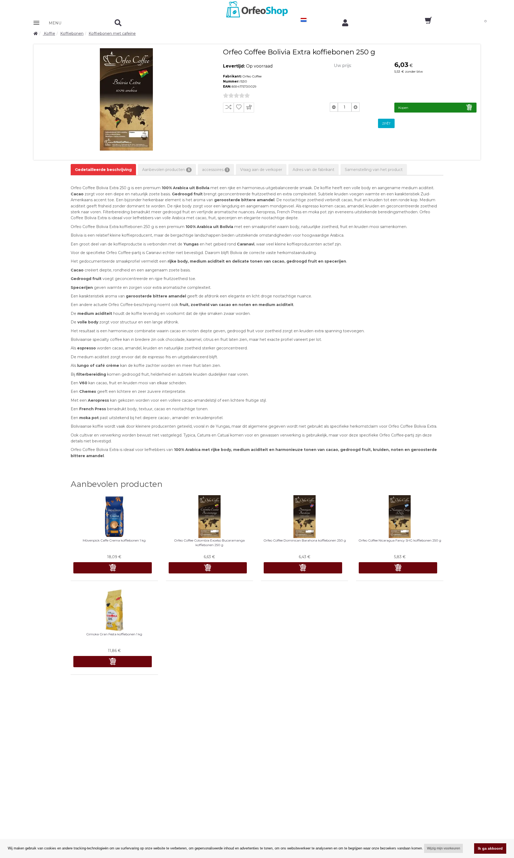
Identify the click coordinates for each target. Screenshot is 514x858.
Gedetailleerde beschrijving (103, 169)
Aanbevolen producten (166, 169)
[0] (423, 22)
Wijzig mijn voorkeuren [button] (443, 848)
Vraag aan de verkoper (261, 169)
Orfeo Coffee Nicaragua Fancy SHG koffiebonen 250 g (399, 540)
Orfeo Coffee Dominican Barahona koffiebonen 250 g (304, 540)
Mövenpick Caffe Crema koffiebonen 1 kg (114, 540)
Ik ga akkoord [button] (490, 848)
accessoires (215, 169)
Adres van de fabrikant (313, 169)
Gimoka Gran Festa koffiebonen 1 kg (114, 634)
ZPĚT (386, 123)
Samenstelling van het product (374, 169)
